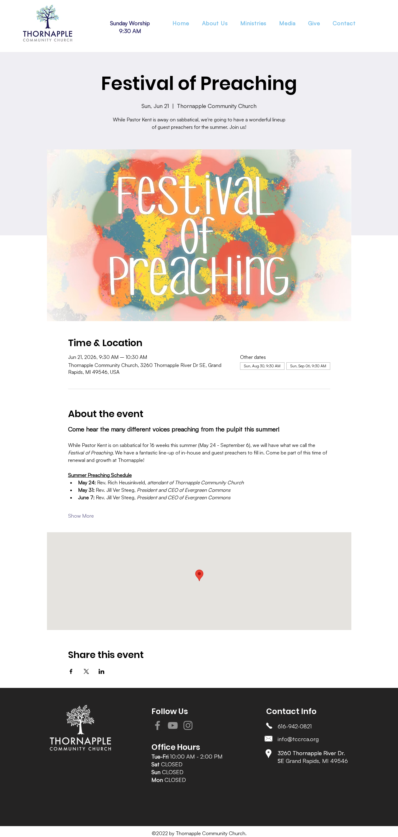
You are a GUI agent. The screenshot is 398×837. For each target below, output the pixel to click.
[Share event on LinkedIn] (101, 671)
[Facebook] (157, 725)
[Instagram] (188, 725)
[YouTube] (173, 725)
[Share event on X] (86, 671)
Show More (81, 516)
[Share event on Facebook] (71, 671)
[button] (253, 23)
